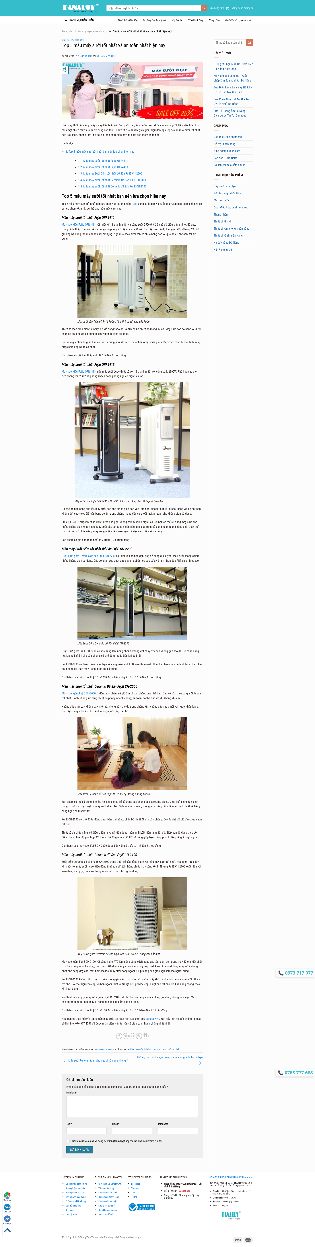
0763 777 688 (299, 1072)
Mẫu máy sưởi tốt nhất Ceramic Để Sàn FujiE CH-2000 (112, 180)
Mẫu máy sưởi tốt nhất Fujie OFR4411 (103, 160)
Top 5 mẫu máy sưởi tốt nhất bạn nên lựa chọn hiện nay (100, 151)
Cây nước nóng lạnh (225, 186)
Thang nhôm (214, 20)
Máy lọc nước (222, 200)
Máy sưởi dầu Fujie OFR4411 (79, 224)
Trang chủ (67, 31)
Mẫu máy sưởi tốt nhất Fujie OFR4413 (103, 167)
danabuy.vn (152, 1019)
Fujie (134, 204)
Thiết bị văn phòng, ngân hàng (231, 228)
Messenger (7, 1223)
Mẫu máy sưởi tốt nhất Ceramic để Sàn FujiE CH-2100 (112, 186)
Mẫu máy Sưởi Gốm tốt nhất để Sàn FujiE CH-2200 (110, 173)
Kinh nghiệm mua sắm (91, 31)
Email (115, 1124)
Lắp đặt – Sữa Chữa (225, 158)
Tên (69, 1124)
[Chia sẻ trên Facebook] (119, 1036)
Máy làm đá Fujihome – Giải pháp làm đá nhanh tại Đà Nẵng (232, 78)
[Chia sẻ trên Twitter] (126, 1036)
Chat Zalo (7, 1212)
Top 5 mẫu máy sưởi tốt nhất (165, 1049)
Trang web (163, 1124)
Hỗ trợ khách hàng (224, 144)
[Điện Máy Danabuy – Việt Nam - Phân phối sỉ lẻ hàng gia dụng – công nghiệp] (81, 8)
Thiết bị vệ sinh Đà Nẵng (228, 235)
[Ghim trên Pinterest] (139, 1036)
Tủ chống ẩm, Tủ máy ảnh (154, 20)
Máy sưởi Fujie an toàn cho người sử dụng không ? (98, 1060)
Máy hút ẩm (177, 20)
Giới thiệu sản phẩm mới (228, 137)
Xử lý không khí (223, 249)
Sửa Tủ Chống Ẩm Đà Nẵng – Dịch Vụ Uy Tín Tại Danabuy (231, 113)
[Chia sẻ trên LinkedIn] (146, 1036)
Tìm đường (7, 1200)
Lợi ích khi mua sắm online (229, 165)
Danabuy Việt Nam (106, 56)
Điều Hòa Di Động (195, 20)
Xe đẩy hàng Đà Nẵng (226, 242)
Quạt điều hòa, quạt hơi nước (238, 20)
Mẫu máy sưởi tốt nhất (140, 1049)
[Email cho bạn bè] (132, 1036)
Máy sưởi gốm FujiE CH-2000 (79, 693)
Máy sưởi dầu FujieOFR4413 (79, 371)
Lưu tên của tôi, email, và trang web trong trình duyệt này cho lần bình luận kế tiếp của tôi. (117, 1141)
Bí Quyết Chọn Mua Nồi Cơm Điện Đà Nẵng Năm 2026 (233, 66)
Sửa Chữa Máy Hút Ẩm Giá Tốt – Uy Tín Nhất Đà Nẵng (233, 102)
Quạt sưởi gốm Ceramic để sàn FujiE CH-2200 (88, 556)
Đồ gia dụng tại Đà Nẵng (228, 193)
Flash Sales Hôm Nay (128, 20)
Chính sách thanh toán (108, 1197)
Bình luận (71, 1092)
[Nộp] (204, 8)
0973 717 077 (299, 973)
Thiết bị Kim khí (223, 221)
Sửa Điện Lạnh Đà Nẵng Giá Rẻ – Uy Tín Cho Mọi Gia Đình (233, 90)
